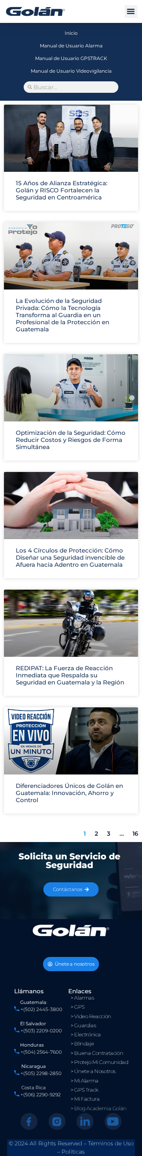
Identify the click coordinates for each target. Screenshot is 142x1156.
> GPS (77, 1006)
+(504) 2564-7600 (41, 1052)
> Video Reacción (91, 1016)
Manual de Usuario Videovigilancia (71, 71)
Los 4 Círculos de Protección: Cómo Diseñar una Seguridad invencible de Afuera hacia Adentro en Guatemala (70, 557)
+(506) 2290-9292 (40, 1095)
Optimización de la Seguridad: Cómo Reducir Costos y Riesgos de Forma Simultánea (70, 440)
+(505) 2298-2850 (41, 1073)
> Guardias (83, 1025)
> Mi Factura (85, 1098)
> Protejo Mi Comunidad (99, 1062)
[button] (131, 11)
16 (135, 833)
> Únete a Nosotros (93, 1071)
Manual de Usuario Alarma (71, 46)
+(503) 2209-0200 (41, 1031)
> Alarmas (82, 997)
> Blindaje (82, 1043)
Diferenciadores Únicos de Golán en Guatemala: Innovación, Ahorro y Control (69, 793)
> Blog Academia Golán (99, 1108)
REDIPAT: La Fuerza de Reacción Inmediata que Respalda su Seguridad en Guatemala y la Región (70, 675)
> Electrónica (86, 1034)
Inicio (71, 33)
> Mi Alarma (85, 1080)
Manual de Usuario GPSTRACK (71, 58)
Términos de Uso (111, 1143)
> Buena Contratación (97, 1053)
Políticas (73, 1151)
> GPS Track (84, 1089)
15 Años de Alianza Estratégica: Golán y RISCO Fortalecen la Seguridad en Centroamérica (61, 190)
